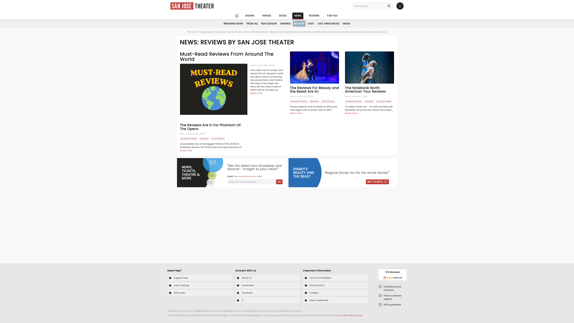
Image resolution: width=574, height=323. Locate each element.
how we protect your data (248, 176)
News (297, 15)
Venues (266, 15)
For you (332, 15)
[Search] (389, 6)
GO (279, 181)
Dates (283, 15)
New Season (269, 23)
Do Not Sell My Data (351, 315)
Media (346, 23)
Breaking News (233, 23)
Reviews (314, 15)
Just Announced (328, 23)
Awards (285, 23)
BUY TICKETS (374, 181)
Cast (311, 23)
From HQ (252, 23)
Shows (249, 15)
